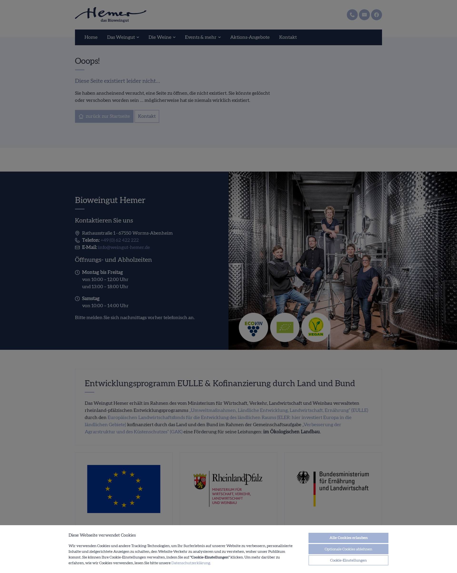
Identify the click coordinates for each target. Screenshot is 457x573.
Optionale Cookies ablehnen (348, 549)
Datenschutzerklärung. (191, 563)
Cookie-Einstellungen (348, 560)
